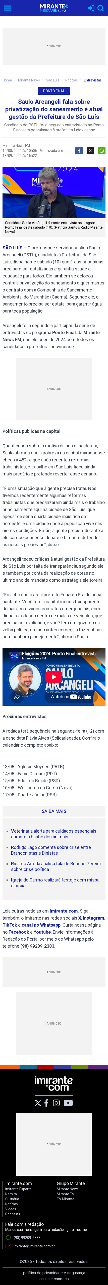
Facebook (19, 932)
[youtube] (68, 1103)
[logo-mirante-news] (54, 8)
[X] (38, 1103)
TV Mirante (65, 1199)
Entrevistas (93, 80)
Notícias (71, 80)
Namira (11, 1194)
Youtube (42, 932)
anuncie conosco (54, 1278)
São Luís (52, 80)
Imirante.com (64, 911)
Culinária (12, 1199)
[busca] (100, 8)
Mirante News (29, 80)
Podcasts (12, 1214)
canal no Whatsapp (41, 925)
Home (7, 80)
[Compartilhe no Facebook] (79, 150)
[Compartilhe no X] (90, 150)
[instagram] (56, 1103)
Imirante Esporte (18, 1189)
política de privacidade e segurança (54, 1272)
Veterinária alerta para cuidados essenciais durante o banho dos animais (53, 833)
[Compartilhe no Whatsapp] (101, 150)
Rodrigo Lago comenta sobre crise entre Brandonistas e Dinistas (51, 850)
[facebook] (46, 1103)
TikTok (10, 925)
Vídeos (10, 1209)
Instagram (93, 918)
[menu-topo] (8, 8)
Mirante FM (66, 1194)
